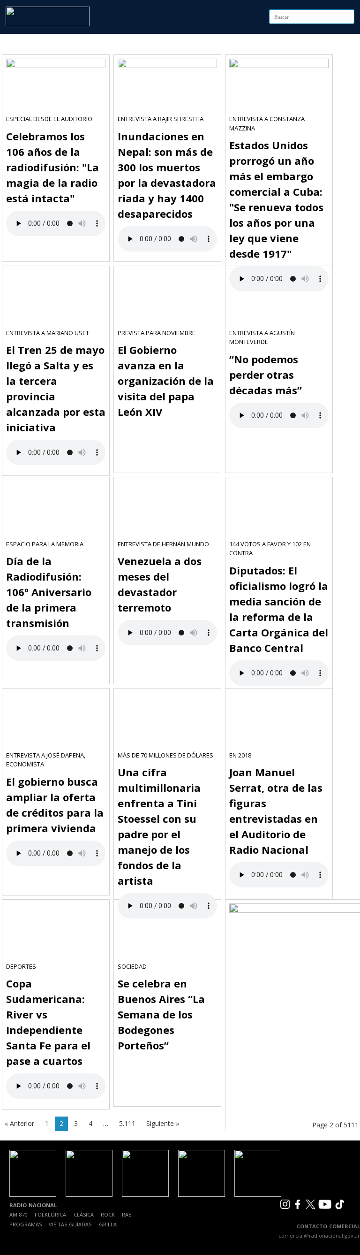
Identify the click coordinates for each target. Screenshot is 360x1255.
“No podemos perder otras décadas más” (265, 374)
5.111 (127, 1123)
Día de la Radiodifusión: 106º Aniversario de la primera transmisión (48, 592)
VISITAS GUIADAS (70, 1224)
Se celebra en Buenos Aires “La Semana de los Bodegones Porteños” (161, 1014)
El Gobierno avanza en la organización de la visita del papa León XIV (166, 381)
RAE (126, 1214)
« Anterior (19, 1123)
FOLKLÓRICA (50, 1214)
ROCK (108, 1214)
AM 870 (18, 1214)
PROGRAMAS (25, 1224)
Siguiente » (162, 1123)
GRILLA (108, 1224)
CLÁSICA (84, 1214)
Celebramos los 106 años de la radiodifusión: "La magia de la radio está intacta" (52, 167)
